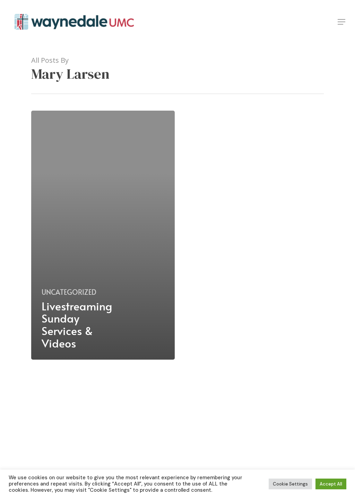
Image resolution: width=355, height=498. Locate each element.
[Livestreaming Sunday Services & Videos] (103, 235)
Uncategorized (69, 292)
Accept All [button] (331, 484)
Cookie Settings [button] (290, 484)
